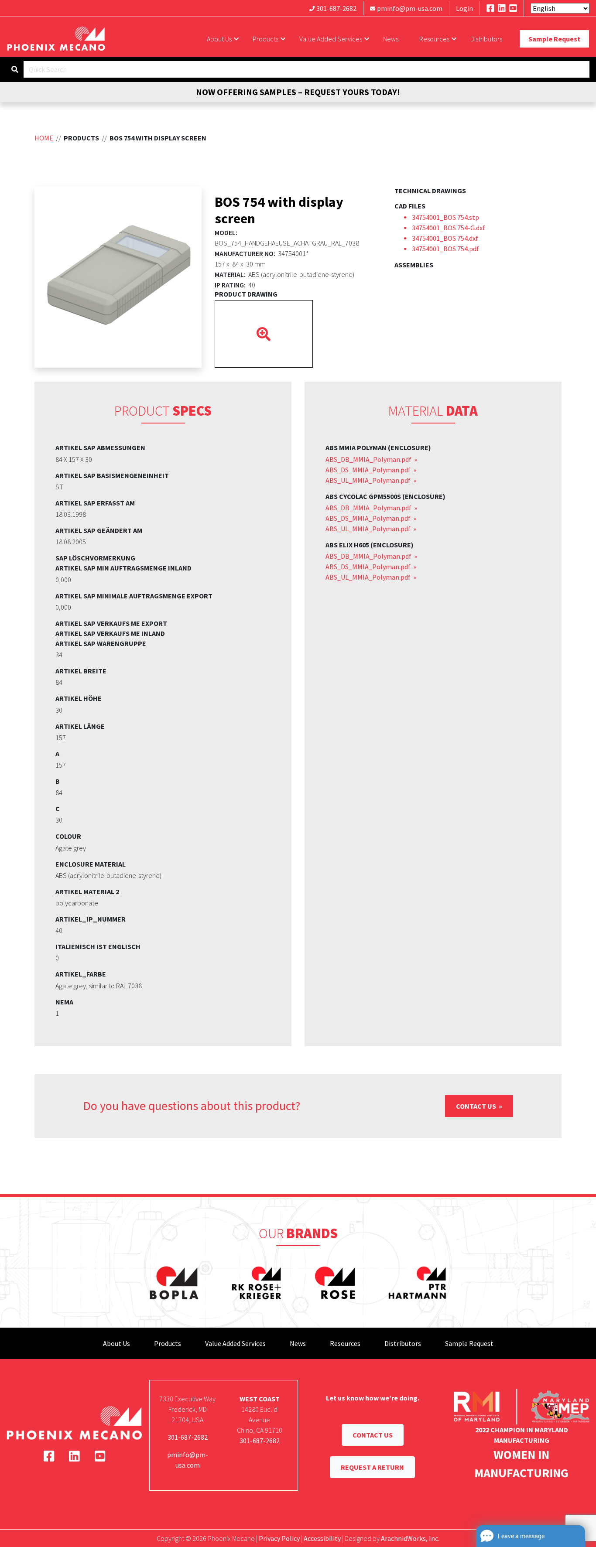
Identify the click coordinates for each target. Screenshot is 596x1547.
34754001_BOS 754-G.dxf (448, 227)
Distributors (486, 38)
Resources (434, 38)
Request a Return (372, 1467)
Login (464, 8)
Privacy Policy (279, 1538)
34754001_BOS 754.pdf (445, 248)
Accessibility (322, 1538)
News (390, 38)
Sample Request (554, 38)
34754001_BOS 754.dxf (445, 238)
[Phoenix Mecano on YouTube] (513, 8)
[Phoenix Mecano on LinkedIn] (502, 8)
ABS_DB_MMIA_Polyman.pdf (369, 459)
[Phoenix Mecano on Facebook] (490, 8)
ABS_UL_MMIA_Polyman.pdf (368, 480)
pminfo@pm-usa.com (409, 8)
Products (265, 38)
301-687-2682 (336, 8)
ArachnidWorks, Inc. (410, 1538)
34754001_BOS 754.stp (445, 217)
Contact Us (476, 1106)
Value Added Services (330, 38)
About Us (219, 38)
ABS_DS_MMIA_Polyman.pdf (368, 469)
